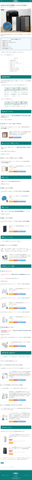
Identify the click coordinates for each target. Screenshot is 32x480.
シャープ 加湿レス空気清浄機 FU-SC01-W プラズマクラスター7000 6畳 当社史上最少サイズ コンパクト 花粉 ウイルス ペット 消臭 (19, 436)
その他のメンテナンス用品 (14, 68)
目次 (15, 58)
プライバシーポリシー (26, 475)
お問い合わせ (16, 476)
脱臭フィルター (12, 65)
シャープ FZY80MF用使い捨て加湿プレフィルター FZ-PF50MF (19, 342)
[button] (29, 254)
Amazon (11, 171)
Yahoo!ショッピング (17, 137)
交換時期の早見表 (13, 60)
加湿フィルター (12, 64)
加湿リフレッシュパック (14, 67)
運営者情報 (16, 475)
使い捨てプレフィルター (14, 61)
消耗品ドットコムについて (5, 475)
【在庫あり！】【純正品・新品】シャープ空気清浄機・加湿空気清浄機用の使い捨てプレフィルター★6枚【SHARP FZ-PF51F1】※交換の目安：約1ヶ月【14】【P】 (20, 133)
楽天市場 (11, 137)
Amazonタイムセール (13, 71)
